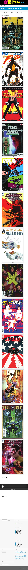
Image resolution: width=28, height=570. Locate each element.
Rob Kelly (25, 557)
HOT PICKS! (17, 535)
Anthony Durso (19, 551)
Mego (16, 556)
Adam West (16, 551)
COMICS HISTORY (18, 529)
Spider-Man (17, 557)
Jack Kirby (18, 555)
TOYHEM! (23, 558)
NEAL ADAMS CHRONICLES (19, 540)
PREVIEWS (17, 542)
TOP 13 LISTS (18, 546)
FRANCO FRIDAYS (18, 534)
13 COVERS (17, 522)
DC (17, 554)
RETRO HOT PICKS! (18, 545)
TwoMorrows (17, 559)
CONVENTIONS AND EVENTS (19, 530)
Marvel (24, 555)
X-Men (23, 559)
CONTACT (5, 5)
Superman (16, 558)
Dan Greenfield (9, 13)
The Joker (21, 558)
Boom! (22, 552)
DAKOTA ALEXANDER (18, 531)
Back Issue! (24, 551)
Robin (24, 557)
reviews (22, 557)
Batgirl (25, 551)
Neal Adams (24, 556)
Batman (16, 552)
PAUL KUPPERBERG (18, 541)
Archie (21, 551)
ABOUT (2, 5)
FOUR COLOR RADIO (18, 533)
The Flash (19, 558)
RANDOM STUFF (18, 543)
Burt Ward (25, 552)
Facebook (12, 489)
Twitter (14, 489)
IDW (16, 555)
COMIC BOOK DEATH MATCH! (20, 528)
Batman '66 (20, 552)
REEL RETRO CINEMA (19, 544)
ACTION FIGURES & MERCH (19, 523)
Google (11, 489)
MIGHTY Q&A (18, 556)
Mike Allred (21, 556)
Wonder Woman (20, 559)
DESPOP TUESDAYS (18, 532)
